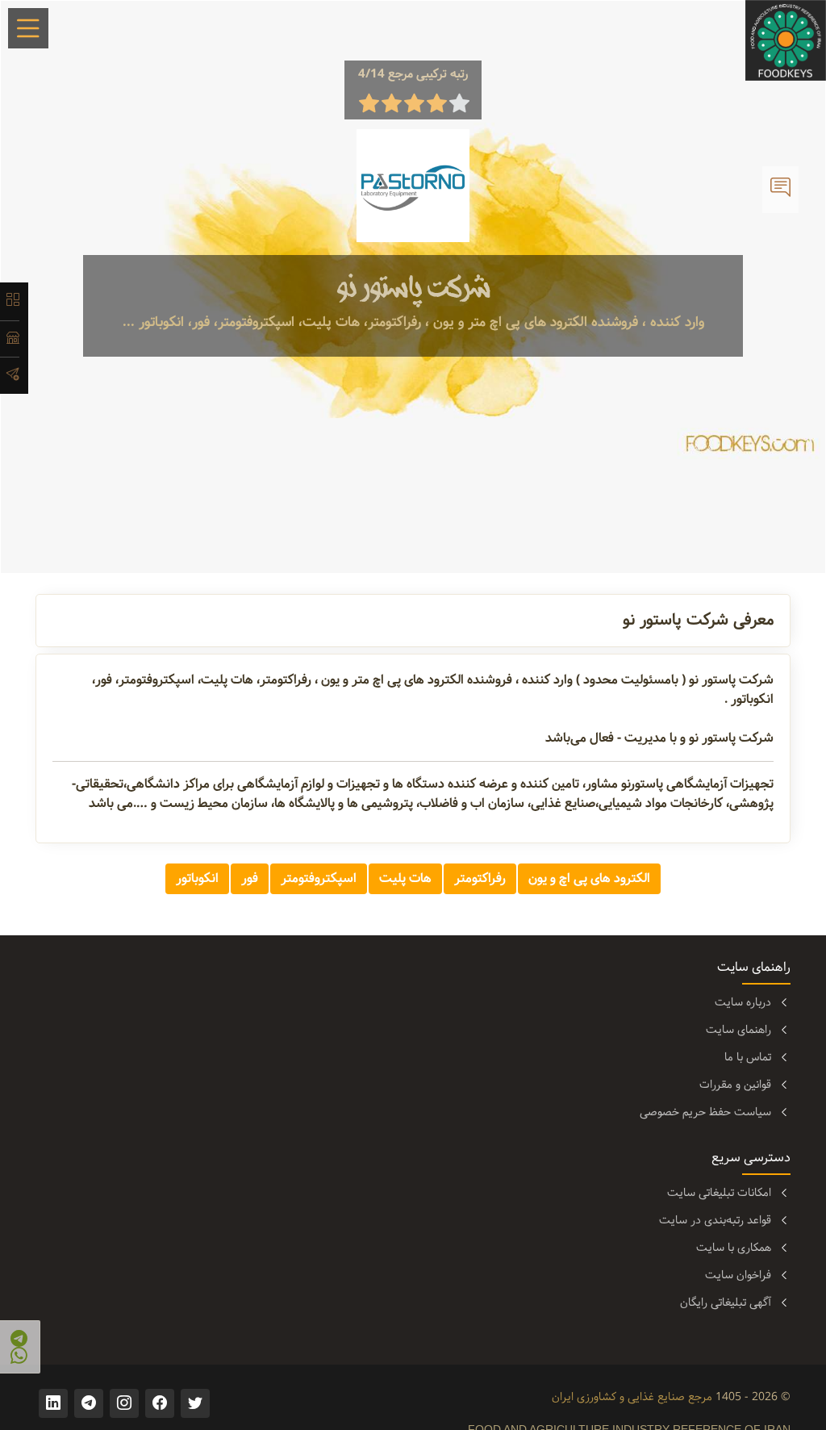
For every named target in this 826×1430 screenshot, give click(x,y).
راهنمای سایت (738, 1029)
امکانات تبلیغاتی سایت (719, 1192)
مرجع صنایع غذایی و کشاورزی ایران (632, 1397)
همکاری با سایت (733, 1247)
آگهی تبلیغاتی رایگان (725, 1302)
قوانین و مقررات (735, 1084)
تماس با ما (747, 1057)
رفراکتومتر (480, 878)
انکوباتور (197, 878)
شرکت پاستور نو (413, 288)
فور (249, 878)
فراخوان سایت (738, 1275)
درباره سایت (743, 1002)
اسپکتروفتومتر (319, 878)
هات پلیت (405, 878)
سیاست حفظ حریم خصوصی (705, 1112)
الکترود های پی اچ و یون (589, 878)
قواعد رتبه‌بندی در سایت (715, 1220)
